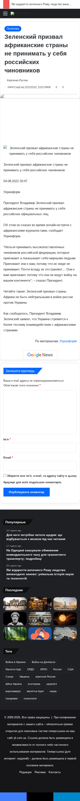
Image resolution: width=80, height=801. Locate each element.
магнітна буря (35, 691)
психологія (30, 698)
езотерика (34, 684)
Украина (24, 676)
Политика (13, 28)
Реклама (40, 772)
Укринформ (68, 341)
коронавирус (13, 691)
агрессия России (45, 676)
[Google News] (40, 355)
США (71, 669)
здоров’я (51, 684)
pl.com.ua (20, 738)
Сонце (9, 676)
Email (8, 457)
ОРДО (30, 669)
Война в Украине (16, 662)
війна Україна (14, 684)
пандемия (12, 698)
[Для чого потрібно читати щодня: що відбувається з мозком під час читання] (40, 603)
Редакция (25, 772)
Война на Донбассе (43, 662)
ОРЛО (43, 669)
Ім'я (7, 439)
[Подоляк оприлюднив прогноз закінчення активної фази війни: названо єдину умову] (40, 618)
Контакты (55, 772)
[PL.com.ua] (19, 13)
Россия (57, 669)
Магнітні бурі (13, 669)
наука (53, 691)
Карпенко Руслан (17, 80)
